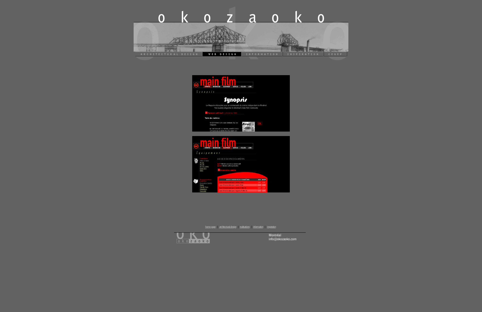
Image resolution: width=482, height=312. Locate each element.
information (258, 226)
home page (210, 226)
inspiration (271, 226)
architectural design (227, 226)
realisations (245, 226)
